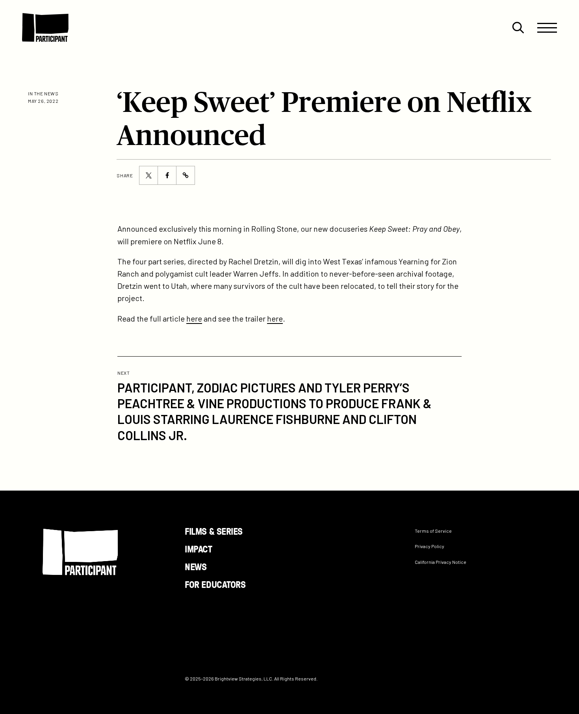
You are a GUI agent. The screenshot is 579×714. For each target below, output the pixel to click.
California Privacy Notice (440, 561)
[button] (518, 27)
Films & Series (213, 530)
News (195, 566)
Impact (198, 548)
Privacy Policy (429, 546)
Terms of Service (433, 531)
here (194, 318)
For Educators (215, 583)
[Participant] (45, 27)
